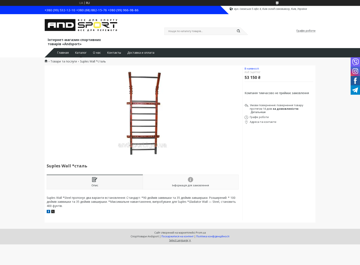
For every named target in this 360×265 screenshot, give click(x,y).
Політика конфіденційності (212, 236)
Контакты (114, 52)
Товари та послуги (63, 61)
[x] (53, 212)
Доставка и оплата (140, 52)
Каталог (81, 52)
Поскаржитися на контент (177, 236)
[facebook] (48, 212)
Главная (63, 52)
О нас (97, 52)
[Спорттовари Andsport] (81, 26)
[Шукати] (238, 31)
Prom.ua (201, 232)
